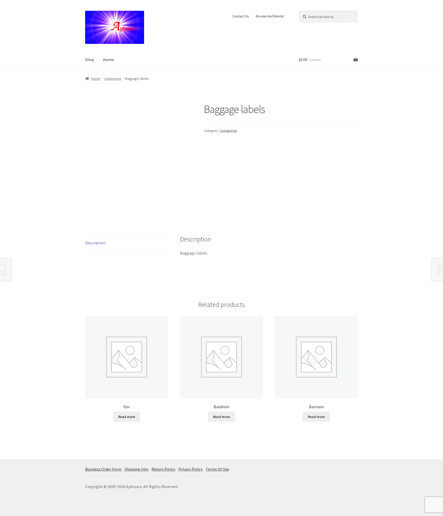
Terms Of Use (217, 469)
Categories (112, 78)
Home (108, 59)
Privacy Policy (190, 469)
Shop (89, 59)
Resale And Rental (270, 16)
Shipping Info (136, 469)
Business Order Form (103, 469)
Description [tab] (95, 242)
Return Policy (163, 469)
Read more (126, 416)
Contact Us (240, 16)
